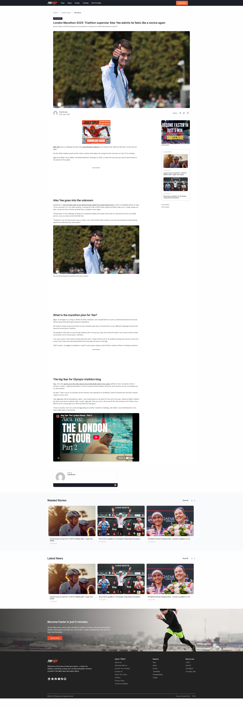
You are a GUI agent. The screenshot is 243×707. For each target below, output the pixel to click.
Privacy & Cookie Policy (183, 696)
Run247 (188, 665)
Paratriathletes (158, 674)
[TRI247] (52, 3)
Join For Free (190, 3)
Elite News (77, 12)
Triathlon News (66, 12)
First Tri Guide (96, 3)
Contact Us (119, 671)
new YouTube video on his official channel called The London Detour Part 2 (88, 205)
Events (77, 3)
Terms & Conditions (121, 684)
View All (185, 500)
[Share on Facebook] (180, 113)
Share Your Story (121, 674)
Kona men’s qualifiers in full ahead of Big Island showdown (174, 197)
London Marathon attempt (90, 147)
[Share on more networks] (188, 113)
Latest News (55, 558)
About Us (118, 662)
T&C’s (194, 696)
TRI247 (55, 12)
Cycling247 (189, 668)
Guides (155, 678)
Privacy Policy (120, 681)
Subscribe (182, 3)
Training (85, 3)
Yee (54, 157)
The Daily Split (191, 671)
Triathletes (156, 671)
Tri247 (188, 662)
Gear (62, 3)
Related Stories (56, 500)
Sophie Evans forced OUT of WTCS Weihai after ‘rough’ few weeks (174, 173)
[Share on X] (184, 113)
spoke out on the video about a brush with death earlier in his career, (87, 384)
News (70, 3)
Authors (117, 678)
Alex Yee (55, 276)
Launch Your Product (122, 668)
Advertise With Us (121, 665)
